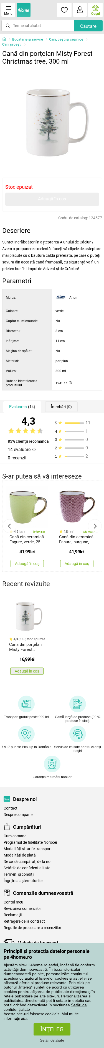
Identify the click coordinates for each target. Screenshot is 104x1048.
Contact (10, 808)
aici (24, 1018)
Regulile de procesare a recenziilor (32, 928)
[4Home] (6, 39)
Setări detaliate (52, 1040)
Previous (9, 526)
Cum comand (15, 836)
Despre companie (18, 815)
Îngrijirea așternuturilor (23, 881)
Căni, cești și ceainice (66, 39)
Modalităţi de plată (20, 855)
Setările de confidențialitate (27, 868)
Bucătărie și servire (27, 39)
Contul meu (13, 902)
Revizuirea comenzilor (22, 909)
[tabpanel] (52, 118)
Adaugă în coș (52, 198)
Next (95, 526)
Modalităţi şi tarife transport (28, 849)
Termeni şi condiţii (19, 874)
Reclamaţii (13, 915)
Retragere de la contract (24, 921)
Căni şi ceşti (11, 44)
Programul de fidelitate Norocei (30, 842)
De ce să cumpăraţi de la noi (27, 862)
